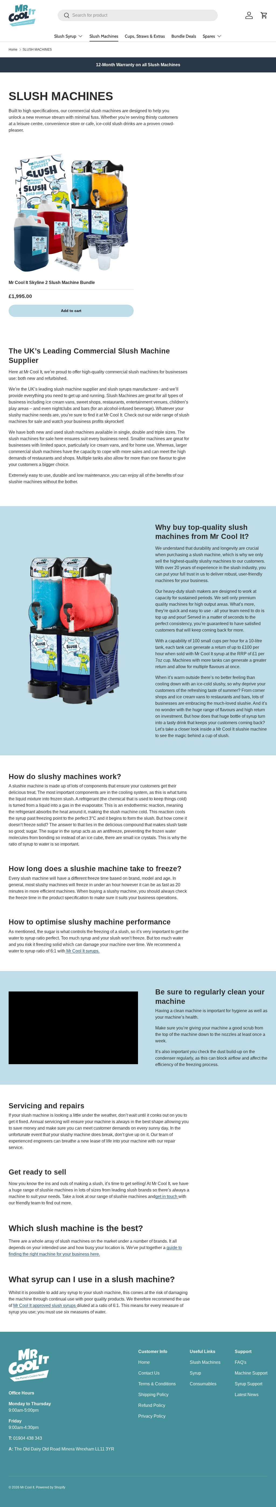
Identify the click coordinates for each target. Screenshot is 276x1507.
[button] (264, 15)
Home (13, 49)
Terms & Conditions (157, 1384)
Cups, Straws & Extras (145, 36)
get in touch (166, 1196)
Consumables (203, 1384)
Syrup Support (248, 1384)
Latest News (246, 1394)
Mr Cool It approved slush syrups (45, 1305)
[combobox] (138, 15)
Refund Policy (151, 1405)
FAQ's (240, 1362)
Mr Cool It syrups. (82, 951)
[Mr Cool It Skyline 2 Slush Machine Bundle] (71, 212)
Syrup (195, 1373)
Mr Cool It (27, 1487)
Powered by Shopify (50, 1487)
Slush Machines (103, 36)
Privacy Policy (151, 1416)
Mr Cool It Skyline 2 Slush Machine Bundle (52, 282)
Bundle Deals (183, 36)
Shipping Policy (153, 1394)
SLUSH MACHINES (37, 49)
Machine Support (251, 1373)
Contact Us (149, 1373)
